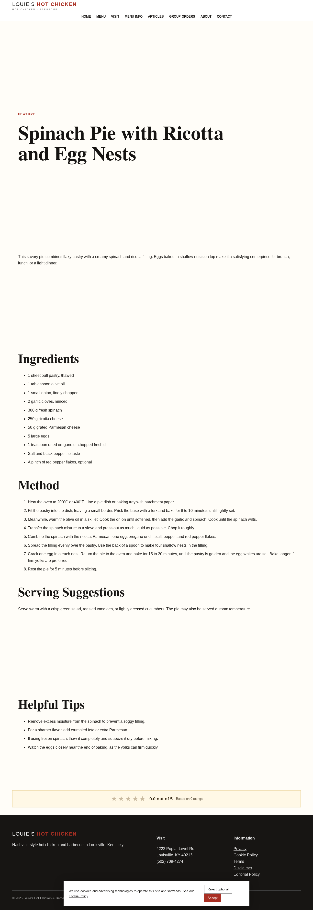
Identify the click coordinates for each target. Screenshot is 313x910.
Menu (101, 16)
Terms (239, 861)
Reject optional (218, 889)
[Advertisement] (146, 55)
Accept (213, 898)
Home (86, 16)
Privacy (240, 849)
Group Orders (182, 16)
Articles (156, 16)
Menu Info (134, 16)
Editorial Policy (247, 874)
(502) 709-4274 (169, 861)
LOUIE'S (44, 6)
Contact (224, 16)
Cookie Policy (246, 855)
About (206, 16)
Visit (115, 16)
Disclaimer (243, 868)
